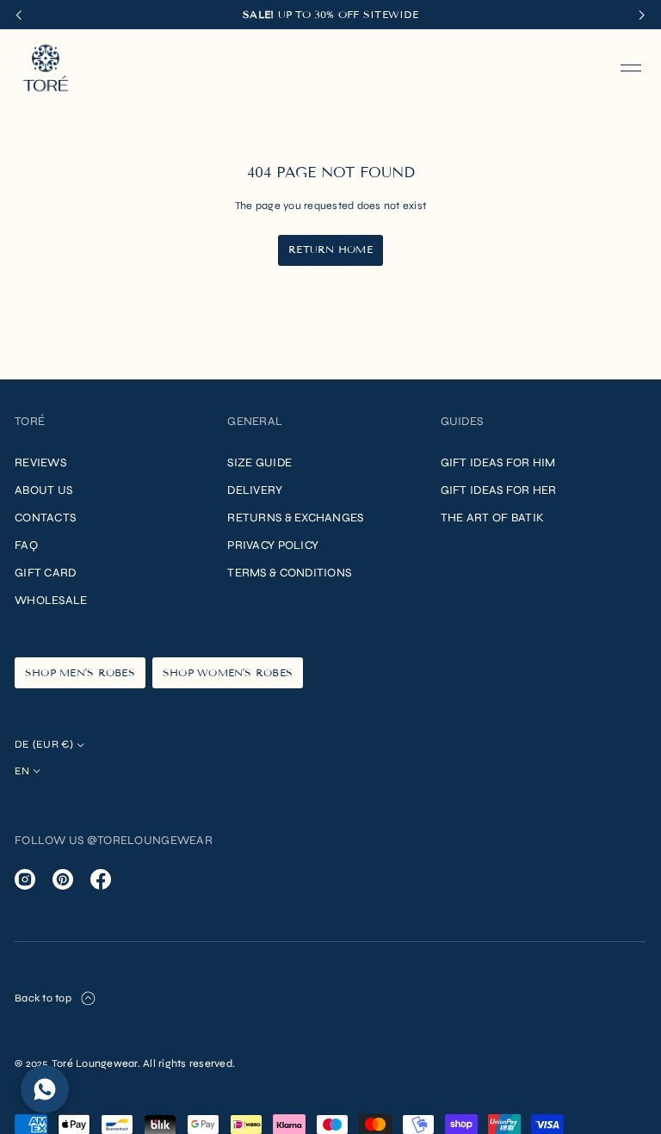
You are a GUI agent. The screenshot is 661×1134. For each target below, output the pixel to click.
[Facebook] (101, 879)
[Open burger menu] (631, 68)
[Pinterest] (63, 879)
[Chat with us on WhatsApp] (45, 1089)
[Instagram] (25, 879)
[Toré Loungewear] (45, 68)
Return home (330, 249)
